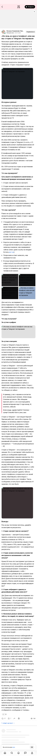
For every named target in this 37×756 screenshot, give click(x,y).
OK (32, 747)
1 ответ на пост (7, 723)
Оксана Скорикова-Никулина (15, 31)
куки (13, 747)
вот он (11, 252)
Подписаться (31, 32)
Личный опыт (10, 33)
